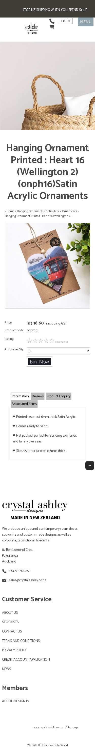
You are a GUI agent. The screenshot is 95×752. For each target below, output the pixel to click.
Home (10, 211)
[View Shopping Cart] (52, 26)
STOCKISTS (10, 622)
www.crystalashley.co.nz (48, 727)
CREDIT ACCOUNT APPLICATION (26, 660)
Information (20, 396)
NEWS (6, 669)
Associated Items (24, 404)
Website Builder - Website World (47, 745)
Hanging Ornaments (30, 211)
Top (89, 465)
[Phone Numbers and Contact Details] (52, 20)
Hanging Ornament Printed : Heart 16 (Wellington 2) (38, 216)
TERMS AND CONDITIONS (21, 641)
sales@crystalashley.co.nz (27, 580)
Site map (72, 727)
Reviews (38, 396)
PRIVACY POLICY (14, 650)
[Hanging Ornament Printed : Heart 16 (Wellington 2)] (47, 308)
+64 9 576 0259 (19, 571)
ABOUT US (10, 613)
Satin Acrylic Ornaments (61, 211)
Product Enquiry (58, 396)
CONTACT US (12, 632)
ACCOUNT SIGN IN (15, 701)
